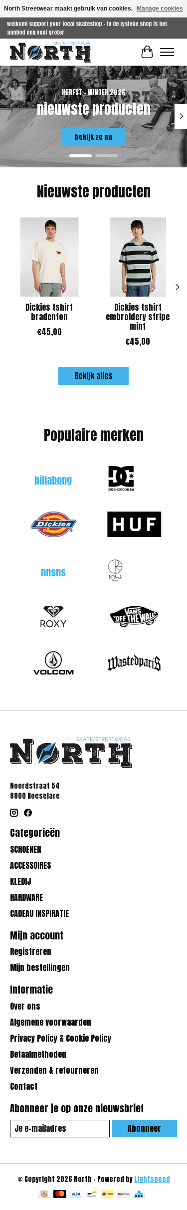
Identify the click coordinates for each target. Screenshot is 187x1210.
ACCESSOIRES (30, 865)
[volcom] (53, 664)
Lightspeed (152, 1179)
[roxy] (53, 618)
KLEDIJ (20, 881)
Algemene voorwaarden (50, 1022)
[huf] (134, 526)
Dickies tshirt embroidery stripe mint (138, 316)
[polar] (115, 572)
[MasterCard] (59, 1195)
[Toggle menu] (167, 52)
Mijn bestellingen (40, 967)
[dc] (121, 479)
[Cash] (44, 1195)
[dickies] (53, 526)
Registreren (30, 951)
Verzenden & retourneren (54, 1070)
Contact (23, 1086)
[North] (50, 52)
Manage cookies (160, 8)
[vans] (134, 618)
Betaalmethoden (38, 1054)
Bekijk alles (93, 376)
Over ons (25, 1006)
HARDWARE (26, 897)
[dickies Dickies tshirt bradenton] (49, 257)
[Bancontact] (92, 1195)
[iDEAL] (107, 1195)
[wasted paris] (134, 664)
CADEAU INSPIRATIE (39, 913)
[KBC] (139, 1195)
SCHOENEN (25, 849)
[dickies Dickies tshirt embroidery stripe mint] (138, 257)
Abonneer (144, 1128)
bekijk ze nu (93, 137)
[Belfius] (123, 1195)
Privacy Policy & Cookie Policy (60, 1038)
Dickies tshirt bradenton (49, 311)
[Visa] (75, 1195)
